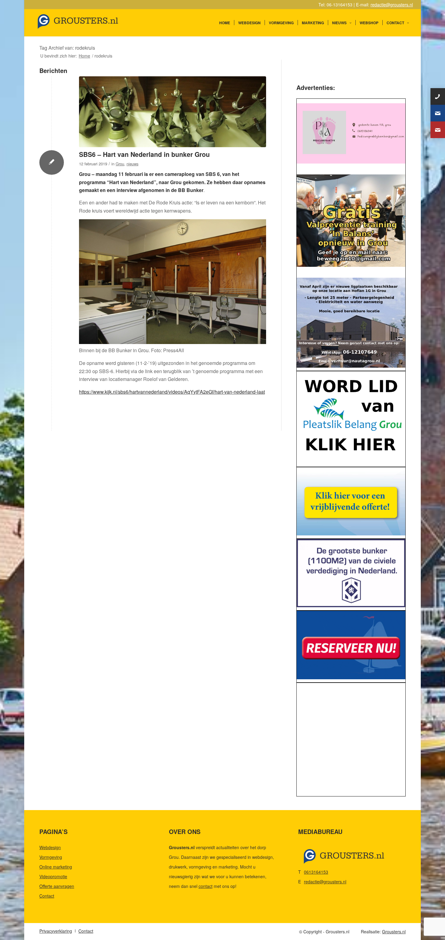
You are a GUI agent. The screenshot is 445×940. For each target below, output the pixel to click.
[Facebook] (437, 129)
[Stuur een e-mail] (437, 113)
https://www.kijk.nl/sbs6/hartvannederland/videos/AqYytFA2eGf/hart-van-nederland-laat (172, 391)
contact (206, 886)
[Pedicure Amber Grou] (351, 133)
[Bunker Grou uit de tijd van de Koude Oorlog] (172, 111)
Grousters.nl (394, 931)
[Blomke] (351, 501)
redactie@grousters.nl (392, 5)
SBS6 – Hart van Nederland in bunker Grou (144, 154)
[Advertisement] (351, 741)
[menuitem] (224, 22)
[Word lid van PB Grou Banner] (351, 417)
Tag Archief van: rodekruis (67, 47)
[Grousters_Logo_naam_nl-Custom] (89, 22)
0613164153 (316, 872)
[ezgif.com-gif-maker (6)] (351, 645)
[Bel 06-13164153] (437, 96)
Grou (120, 164)
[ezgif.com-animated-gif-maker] (351, 573)
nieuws (132, 164)
